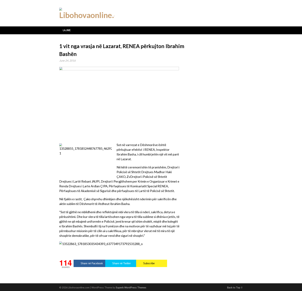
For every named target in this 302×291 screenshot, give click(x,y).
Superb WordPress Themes (131, 287)
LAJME (67, 30)
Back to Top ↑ (235, 287)
